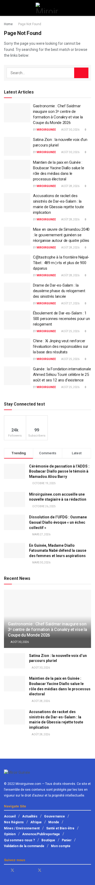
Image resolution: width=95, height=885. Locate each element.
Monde (53, 822)
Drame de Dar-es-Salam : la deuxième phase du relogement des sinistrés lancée (59, 291)
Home (8, 24)
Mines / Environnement (22, 828)
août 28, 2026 (70, 186)
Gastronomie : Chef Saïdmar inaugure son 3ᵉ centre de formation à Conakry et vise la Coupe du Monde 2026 (47, 629)
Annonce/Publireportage (41, 834)
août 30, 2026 (70, 129)
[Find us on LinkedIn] (32, 870)
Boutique (48, 840)
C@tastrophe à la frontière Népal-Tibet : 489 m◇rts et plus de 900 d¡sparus (61, 263)
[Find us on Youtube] (19, 870)
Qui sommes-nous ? (19, 840)
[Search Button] (89, 8)
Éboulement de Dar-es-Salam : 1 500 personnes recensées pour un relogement (61, 319)
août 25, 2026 (70, 331)
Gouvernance (54, 816)
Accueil (10, 816)
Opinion (10, 834)
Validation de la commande (24, 846)
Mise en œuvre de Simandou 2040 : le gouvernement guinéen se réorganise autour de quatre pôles (61, 235)
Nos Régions (14, 822)
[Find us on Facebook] (5, 870)
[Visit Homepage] (47, 8)
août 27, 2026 (70, 303)
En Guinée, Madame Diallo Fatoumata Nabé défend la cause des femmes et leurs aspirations (57, 550)
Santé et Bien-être (60, 828)
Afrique (36, 822)
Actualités (29, 816)
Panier (67, 840)
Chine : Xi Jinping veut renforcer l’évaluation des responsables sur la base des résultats (60, 346)
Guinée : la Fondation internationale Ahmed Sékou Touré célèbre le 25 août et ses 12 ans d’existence (62, 375)
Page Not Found (29, 24)
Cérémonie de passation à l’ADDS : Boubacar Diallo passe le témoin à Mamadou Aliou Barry (59, 471)
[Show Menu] (6, 8)
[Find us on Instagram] (46, 870)
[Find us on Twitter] (12, 870)
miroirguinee (46, 129)
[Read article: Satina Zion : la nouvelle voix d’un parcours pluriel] (17, 146)
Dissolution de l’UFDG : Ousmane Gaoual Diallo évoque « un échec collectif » (58, 522)
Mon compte (60, 846)
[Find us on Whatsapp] (26, 870)
